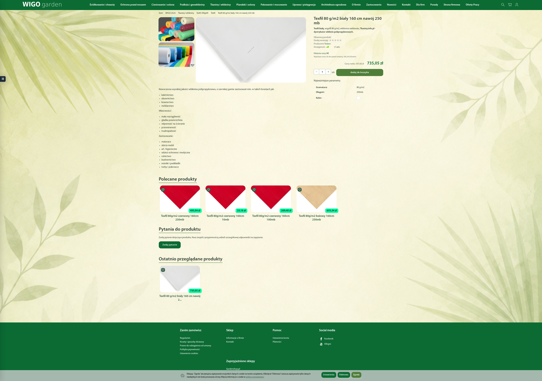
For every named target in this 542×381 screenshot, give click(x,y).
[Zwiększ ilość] (316, 72)
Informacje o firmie (235, 338)
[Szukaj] (502, 4)
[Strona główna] (43, 4)
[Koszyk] (509, 4)
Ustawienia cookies (189, 353)
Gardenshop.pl (233, 369)
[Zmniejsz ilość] (328, 72)
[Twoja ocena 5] (340, 40)
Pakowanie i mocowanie (274, 5)
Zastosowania (373, 5)
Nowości (391, 5)
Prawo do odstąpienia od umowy (195, 346)
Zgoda (356, 375)
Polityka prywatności (190, 349)
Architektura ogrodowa (333, 5)
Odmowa (343, 375)
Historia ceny (320, 53)
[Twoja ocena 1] (330, 40)
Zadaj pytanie (169, 245)
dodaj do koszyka (359, 72)
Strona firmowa (452, 5)
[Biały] (358, 98)
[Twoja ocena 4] (338, 40)
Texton (327, 44)
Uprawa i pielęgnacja (304, 5)
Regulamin (185, 338)
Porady (434, 5)
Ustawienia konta (281, 338)
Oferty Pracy (472, 5)
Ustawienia (328, 375)
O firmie (356, 5)
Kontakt (406, 5)
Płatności (277, 342)
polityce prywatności (255, 377)
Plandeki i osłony (245, 5)
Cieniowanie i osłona (163, 5)
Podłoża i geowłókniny (192, 5)
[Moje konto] (516, 4)
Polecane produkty (178, 179)
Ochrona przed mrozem (133, 5)
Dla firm (420, 5)
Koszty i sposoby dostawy (192, 342)
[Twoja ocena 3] (335, 40)
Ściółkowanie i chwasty (102, 5)
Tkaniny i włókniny (220, 5)
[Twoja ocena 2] (333, 40)
